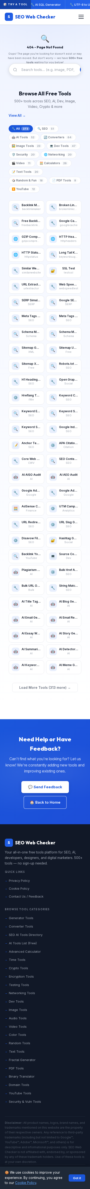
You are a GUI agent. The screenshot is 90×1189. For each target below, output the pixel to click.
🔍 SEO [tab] (45, 128)
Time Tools (17, 960)
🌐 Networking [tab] (58, 154)
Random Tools (19, 1043)
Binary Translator (22, 1076)
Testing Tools (19, 985)
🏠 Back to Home (45, 802)
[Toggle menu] (81, 16)
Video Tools (18, 1026)
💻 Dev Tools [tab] (63, 146)
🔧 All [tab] (20, 128)
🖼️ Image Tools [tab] (26, 146)
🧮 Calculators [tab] (53, 163)
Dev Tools (16, 1001)
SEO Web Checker (31, 17)
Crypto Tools (18, 968)
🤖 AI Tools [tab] (23, 137)
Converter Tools (21, 926)
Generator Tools (21, 918)
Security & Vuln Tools (25, 1101)
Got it (77, 1178)
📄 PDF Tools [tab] (64, 180)
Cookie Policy (25, 1183)
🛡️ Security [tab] (23, 154)
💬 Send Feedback (45, 787)
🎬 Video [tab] (21, 163)
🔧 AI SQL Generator (45, 4)
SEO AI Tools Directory (25, 935)
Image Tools (18, 1010)
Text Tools (16, 1051)
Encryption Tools (21, 976)
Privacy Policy (19, 880)
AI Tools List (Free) (23, 943)
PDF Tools (16, 1068)
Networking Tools (22, 993)
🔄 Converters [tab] (57, 137)
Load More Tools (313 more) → (45, 687)
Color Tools (17, 1035)
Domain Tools (19, 1085)
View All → (17, 115)
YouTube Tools (20, 1093)
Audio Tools (18, 1018)
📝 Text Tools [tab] (25, 172)
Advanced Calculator (25, 951)
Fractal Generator (22, 1060)
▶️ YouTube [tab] (23, 189)
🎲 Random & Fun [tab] (27, 180)
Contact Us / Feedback (26, 896)
